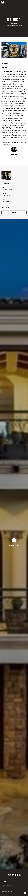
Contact (14, 212)
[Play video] (14, 540)
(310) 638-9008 (5, 201)
